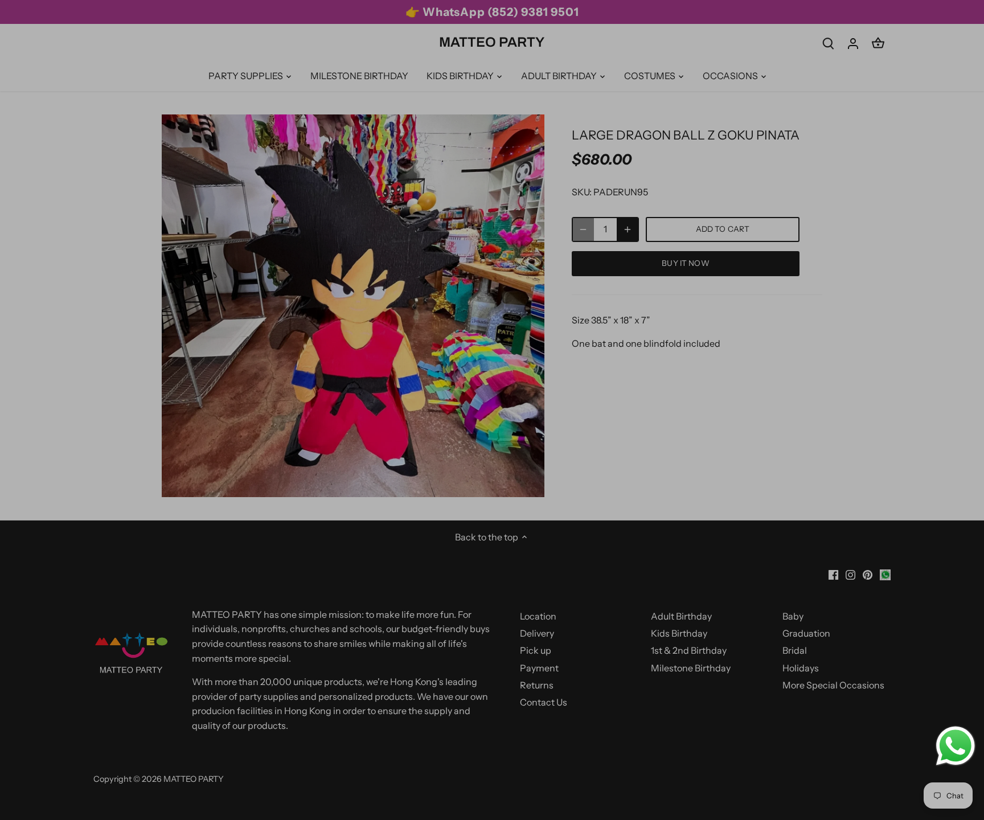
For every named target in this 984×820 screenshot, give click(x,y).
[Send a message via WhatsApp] (955, 746)
